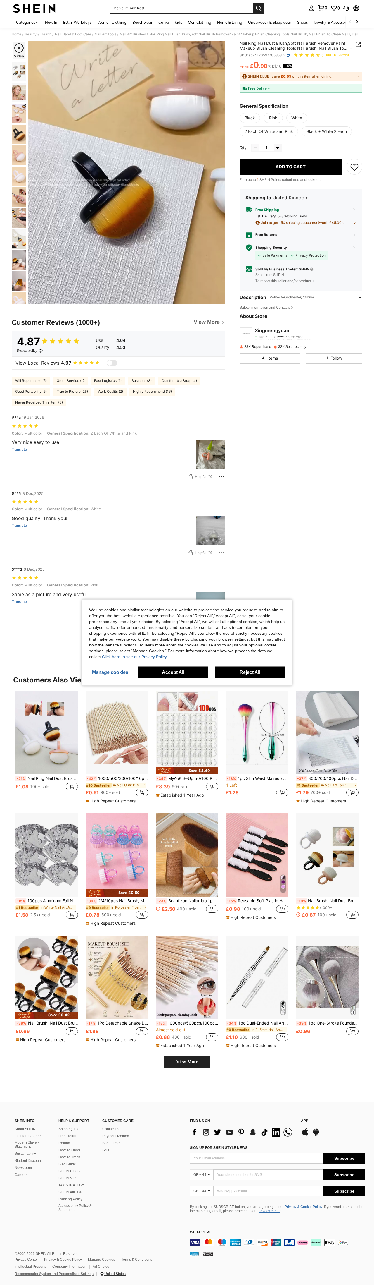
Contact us (110, 1129)
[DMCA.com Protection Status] (208, 1254)
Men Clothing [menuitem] (199, 22)
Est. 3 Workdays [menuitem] (77, 22)
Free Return (67, 1136)
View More (187, 1061)
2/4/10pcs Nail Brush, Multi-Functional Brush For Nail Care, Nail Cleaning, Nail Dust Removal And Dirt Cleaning (117, 900)
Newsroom (23, 1168)
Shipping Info (68, 1129)
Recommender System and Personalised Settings (54, 1274)
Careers (21, 1175)
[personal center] (311, 8)
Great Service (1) (70, 380)
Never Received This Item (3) (39, 402)
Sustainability (25, 1154)
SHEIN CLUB (69, 1171)
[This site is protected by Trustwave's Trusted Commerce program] (194, 1254)
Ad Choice (101, 1267)
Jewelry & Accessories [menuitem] (332, 22)
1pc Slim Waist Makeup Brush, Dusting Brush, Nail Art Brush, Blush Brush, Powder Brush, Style (257, 778)
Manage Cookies (101, 1259)
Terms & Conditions (136, 1259)
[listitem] (46, 747)
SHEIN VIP (67, 1178)
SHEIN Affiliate (70, 1192)
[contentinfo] (277, 1242)
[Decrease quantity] (255, 147)
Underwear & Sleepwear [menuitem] (269, 22)
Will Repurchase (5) (31, 380)
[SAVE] (354, 167)
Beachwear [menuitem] (142, 22)
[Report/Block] (221, 476)
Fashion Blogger (28, 1136)
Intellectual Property (30, 1267)
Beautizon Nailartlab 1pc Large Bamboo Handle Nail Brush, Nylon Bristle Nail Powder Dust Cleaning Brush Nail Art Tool (187, 900)
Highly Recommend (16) (152, 391)
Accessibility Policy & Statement (75, 1208)
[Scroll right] (357, 22)
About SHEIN (25, 1129)
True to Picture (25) (72, 391)
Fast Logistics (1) (108, 380)
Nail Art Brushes (133, 34)
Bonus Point (112, 1143)
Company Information (69, 1267)
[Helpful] (190, 476)
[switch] (112, 363)
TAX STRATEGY (71, 1185)
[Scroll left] (350, 22)
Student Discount (28, 1161)
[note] (111, 801)
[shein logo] (34, 8)
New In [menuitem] (51, 22)
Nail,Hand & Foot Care (73, 34)
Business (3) (141, 380)
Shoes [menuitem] (302, 22)
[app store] (305, 1135)
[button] (346, 8)
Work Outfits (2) (110, 391)
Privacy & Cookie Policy (303, 1207)
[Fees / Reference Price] (269, 66)
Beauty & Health (38, 34)
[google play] (316, 1135)
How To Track (69, 1157)
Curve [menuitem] (163, 22)
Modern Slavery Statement (27, 1144)
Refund (64, 1143)
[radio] (250, 118)
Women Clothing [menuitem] (112, 22)
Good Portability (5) (31, 391)
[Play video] (127, 172)
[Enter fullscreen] (219, 299)
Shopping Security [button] (271, 248)
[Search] (258, 8)
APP (304, 1121)
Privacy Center (26, 1259)
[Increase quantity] (277, 147)
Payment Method (115, 1136)
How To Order (69, 1150)
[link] (323, 7)
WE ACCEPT (200, 1232)
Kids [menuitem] (178, 22)
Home (16, 34)
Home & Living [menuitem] (229, 22)
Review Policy (27, 351)
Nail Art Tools (105, 34)
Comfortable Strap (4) (179, 380)
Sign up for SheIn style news (218, 1148)
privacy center (269, 1211)
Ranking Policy (70, 1199)
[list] (242, 1132)
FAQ (105, 1150)
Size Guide (67, 1164)
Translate (19, 449)
